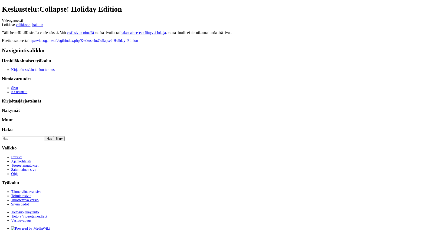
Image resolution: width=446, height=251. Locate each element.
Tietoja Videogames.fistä (29, 216)
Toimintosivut (21, 196)
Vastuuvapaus (21, 220)
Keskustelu (19, 92)
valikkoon (23, 25)
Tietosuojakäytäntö (25, 212)
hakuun (37, 25)
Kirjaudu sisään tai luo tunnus (33, 70)
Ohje (14, 174)
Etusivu (16, 157)
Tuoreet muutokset (24, 165)
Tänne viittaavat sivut (27, 192)
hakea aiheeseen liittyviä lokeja (143, 33)
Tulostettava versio (25, 200)
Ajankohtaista (21, 161)
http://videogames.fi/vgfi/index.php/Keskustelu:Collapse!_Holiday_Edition (83, 41)
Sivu (14, 88)
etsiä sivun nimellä (80, 33)
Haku (7, 129)
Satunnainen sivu (23, 170)
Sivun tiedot (20, 204)
